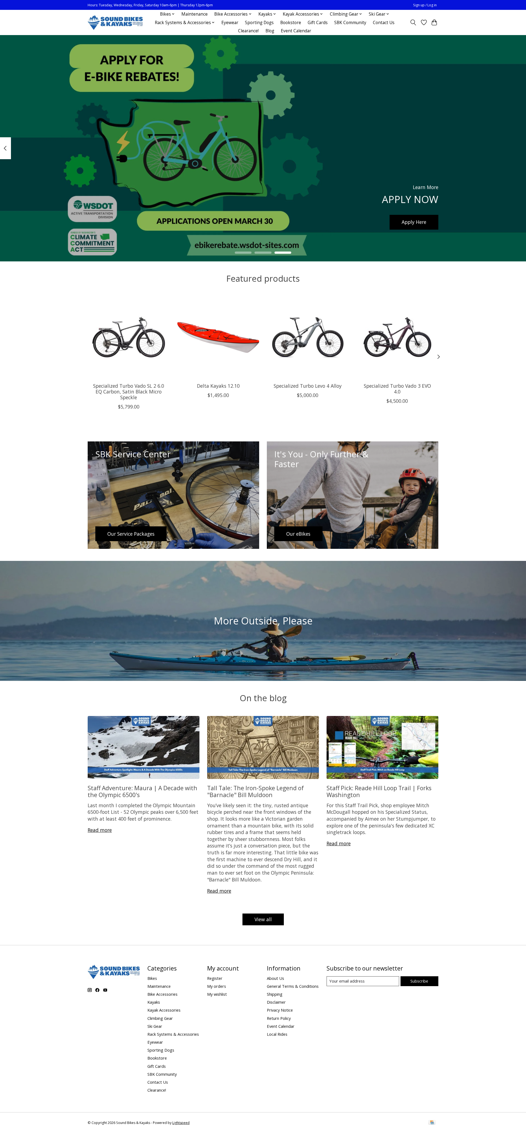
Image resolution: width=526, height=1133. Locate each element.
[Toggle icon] (413, 22)
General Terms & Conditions (293, 986)
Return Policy (279, 1018)
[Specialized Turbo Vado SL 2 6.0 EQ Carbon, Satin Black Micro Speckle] (129, 337)
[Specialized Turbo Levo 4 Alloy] (308, 337)
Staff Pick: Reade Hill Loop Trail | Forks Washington (379, 791)
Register (214, 978)
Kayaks (153, 1002)
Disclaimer (276, 1002)
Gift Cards (318, 22)
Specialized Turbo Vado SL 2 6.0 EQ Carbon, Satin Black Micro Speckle (128, 391)
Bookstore (290, 22)
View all (263, 919)
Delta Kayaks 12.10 (218, 385)
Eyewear (229, 22)
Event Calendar (296, 31)
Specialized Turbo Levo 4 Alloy (308, 385)
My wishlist (217, 994)
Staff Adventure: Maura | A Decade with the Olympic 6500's (142, 791)
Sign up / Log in (425, 5)
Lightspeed (181, 1122)
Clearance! (248, 31)
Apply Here (414, 222)
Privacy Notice (280, 1010)
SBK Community (350, 22)
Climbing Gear (160, 1018)
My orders (216, 986)
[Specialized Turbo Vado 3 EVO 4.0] (397, 337)
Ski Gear (154, 1026)
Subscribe (419, 981)
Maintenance (194, 14)
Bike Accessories (162, 994)
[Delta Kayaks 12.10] (218, 337)
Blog (269, 31)
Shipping (274, 994)
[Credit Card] (431, 1123)
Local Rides (277, 1034)
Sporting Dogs (259, 22)
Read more (100, 830)
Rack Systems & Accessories (173, 1034)
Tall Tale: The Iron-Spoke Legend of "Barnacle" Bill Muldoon (255, 791)
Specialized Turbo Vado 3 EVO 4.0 (397, 388)
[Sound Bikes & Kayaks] (115, 22)
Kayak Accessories (164, 1010)
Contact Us (384, 22)
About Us (275, 978)
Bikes (152, 978)
